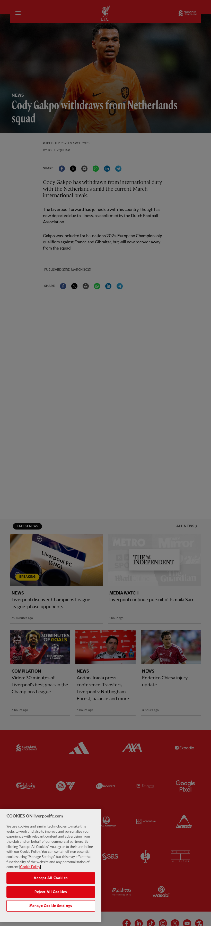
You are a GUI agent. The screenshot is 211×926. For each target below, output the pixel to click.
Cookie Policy (30, 867)
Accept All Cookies (50, 878)
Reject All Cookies (50, 892)
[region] (50, 865)
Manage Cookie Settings (50, 906)
